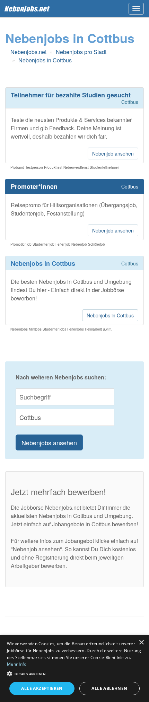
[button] (74, 673)
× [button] (141, 642)
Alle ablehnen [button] (109, 688)
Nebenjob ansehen (113, 153)
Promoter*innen (34, 186)
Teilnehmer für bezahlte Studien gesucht (71, 94)
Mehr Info (17, 664)
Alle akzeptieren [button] (41, 688)
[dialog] (74, 668)
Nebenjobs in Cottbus (110, 315)
